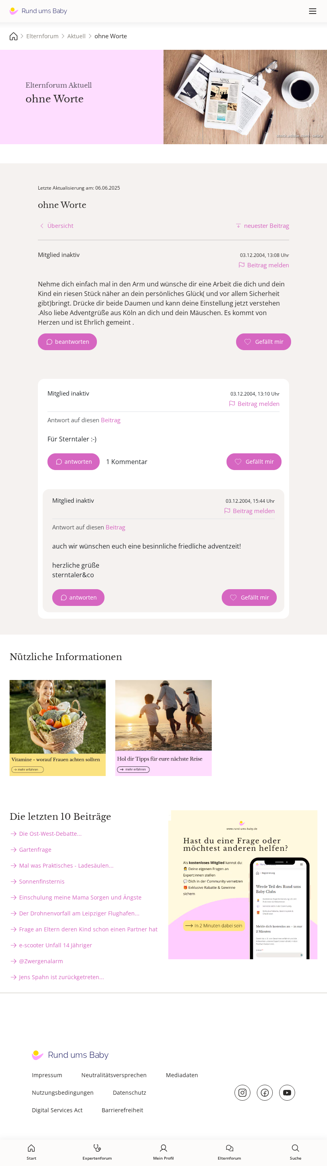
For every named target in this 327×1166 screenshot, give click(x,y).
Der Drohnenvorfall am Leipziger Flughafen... (79, 913)
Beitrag (110, 420)
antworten (78, 461)
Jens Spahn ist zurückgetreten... (61, 977)
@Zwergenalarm (41, 961)
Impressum (47, 1075)
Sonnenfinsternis (42, 881)
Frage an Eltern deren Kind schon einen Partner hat (88, 929)
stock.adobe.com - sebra (299, 135)
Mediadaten (182, 1075)
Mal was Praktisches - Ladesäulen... (66, 865)
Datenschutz (129, 1092)
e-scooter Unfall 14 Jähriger (55, 945)
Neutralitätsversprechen (114, 1075)
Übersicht (60, 225)
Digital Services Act (57, 1110)
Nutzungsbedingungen (63, 1092)
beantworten (72, 341)
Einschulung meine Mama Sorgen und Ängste (80, 897)
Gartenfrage (35, 849)
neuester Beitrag (266, 225)
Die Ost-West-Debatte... (50, 833)
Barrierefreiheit (122, 1110)
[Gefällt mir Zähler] (263, 341)
